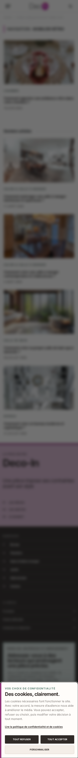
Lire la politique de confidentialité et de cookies (34, 726)
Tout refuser (22, 739)
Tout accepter (57, 739)
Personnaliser (39, 749)
